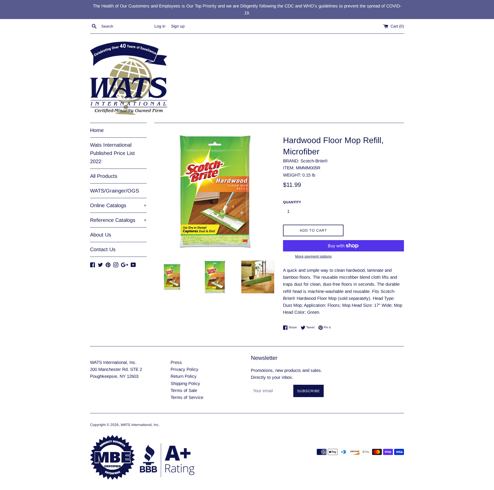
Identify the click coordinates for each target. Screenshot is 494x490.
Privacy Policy (184, 369)
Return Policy (184, 376)
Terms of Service (187, 397)
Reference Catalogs (118, 220)
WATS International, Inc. (140, 425)
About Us (100, 235)
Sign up (178, 26)
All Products (103, 176)
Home (97, 130)
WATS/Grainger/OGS (114, 191)
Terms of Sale (184, 390)
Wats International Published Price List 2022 (112, 153)
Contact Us (103, 249)
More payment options (313, 256)
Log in (159, 26)
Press (176, 362)
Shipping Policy (185, 383)
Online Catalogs (118, 205)
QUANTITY (292, 202)
